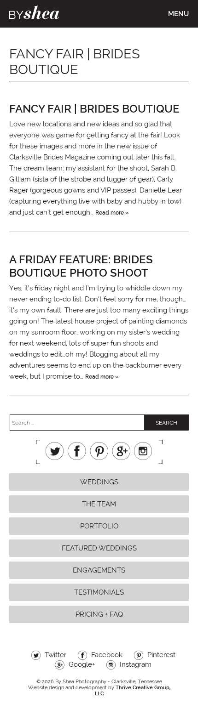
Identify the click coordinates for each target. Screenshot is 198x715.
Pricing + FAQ (99, 614)
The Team (99, 504)
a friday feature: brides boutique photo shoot (81, 266)
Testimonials (99, 592)
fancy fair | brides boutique (94, 108)
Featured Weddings (99, 548)
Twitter (55, 451)
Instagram (143, 451)
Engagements (99, 570)
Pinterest (99, 451)
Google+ (121, 451)
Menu (178, 14)
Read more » (111, 213)
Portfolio (99, 526)
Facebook (77, 451)
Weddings (99, 482)
